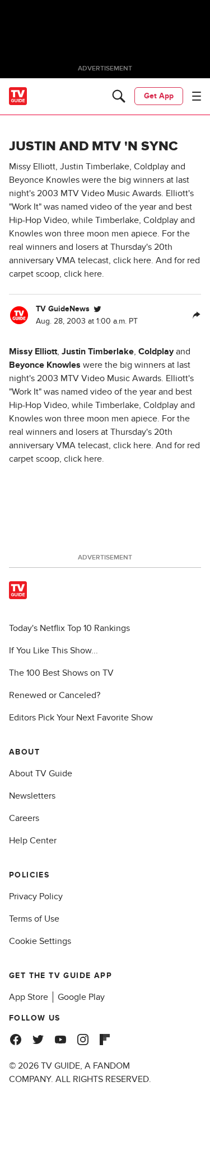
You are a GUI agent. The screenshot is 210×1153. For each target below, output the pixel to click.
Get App (159, 96)
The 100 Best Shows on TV (61, 672)
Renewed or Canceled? (54, 695)
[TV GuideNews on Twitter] (97, 309)
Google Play (81, 997)
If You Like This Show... (53, 650)
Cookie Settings (40, 941)
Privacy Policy (36, 896)
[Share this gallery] (196, 315)
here (142, 445)
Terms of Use (34, 918)
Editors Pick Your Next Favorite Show (81, 717)
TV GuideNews (63, 309)
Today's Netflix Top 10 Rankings (69, 628)
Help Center (33, 840)
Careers (24, 818)
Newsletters (32, 795)
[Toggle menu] (196, 96)
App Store (28, 997)
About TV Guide (40, 773)
